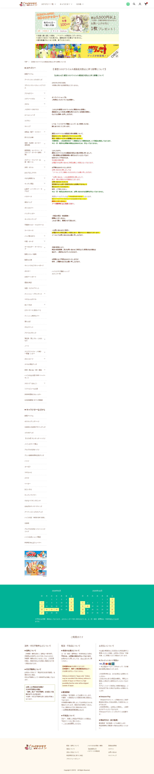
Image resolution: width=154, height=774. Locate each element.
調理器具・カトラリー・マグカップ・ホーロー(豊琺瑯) (33, 152)
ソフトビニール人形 (31, 389)
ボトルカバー (29, 208)
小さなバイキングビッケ (33, 500)
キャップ (27, 126)
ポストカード (29, 359)
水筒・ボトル (29, 167)
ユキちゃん (28, 472)
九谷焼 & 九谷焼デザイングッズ (35, 427)
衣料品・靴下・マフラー (33, 132)
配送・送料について (73, 745)
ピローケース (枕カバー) (33, 310)
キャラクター (65, 4)
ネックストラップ (30, 219)
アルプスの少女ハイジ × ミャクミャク (35, 530)
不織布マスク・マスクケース (34, 225)
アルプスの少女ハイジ (32, 449)
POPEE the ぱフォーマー (33, 542)
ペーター (27, 483)
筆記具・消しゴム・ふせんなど (33, 339)
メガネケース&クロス (32, 109)
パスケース (28, 196)
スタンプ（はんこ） (31, 383)
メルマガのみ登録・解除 (94, 745)
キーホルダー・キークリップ (33, 248)
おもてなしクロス (30, 172)
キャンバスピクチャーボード (34, 265)
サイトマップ (112, 755)
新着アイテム (29, 74)
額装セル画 (28, 260)
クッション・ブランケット (33, 294)
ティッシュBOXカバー (32, 316)
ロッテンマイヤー (30, 495)
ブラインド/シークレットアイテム (35, 86)
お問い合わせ (112, 752)
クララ (27, 478)
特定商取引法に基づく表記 (75, 755)
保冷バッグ (28, 202)
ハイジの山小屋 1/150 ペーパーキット (35, 376)
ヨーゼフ (27, 467)
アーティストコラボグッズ (33, 79)
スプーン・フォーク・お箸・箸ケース (33, 161)
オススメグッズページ (32, 421)
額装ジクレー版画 (30, 254)
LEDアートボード (30, 277)
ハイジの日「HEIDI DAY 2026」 (35, 517)
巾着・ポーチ (29, 241)
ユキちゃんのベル (30, 299)
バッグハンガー (30, 213)
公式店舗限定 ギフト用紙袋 (34, 400)
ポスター (27, 271)
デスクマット (29, 327)
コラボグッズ (29, 433)
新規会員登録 (112, 745)
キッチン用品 (29, 183)
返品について (71, 749)
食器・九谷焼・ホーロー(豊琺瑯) (33, 144)
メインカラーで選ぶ (31, 444)
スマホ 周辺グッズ (31, 364)
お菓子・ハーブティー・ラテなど (33, 190)
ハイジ (27, 461)
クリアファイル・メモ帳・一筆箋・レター (33, 352)
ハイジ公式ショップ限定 (33, 537)
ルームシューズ (30, 115)
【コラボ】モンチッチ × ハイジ (35, 438)
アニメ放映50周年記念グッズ (34, 455)
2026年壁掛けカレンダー (33, 394)
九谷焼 (27, 523)
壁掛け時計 (28, 282)
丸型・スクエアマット (32, 288)
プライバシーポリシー (73, 759)
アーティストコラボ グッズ (34, 512)
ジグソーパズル (30, 99)
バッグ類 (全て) (30, 236)
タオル (27, 104)
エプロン (27, 120)
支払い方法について (73, 752)
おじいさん (28, 489)
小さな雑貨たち (30, 178)
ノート (27, 346)
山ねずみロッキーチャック (33, 506)
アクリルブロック (30, 333)
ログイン (111, 749)
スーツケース (29, 230)
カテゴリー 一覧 (47, 4)
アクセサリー (29, 93)
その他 (78, 4)
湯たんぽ (27, 321)
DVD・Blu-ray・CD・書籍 (33, 370)
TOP (26, 62)
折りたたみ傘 (29, 137)
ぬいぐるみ (28, 305)
